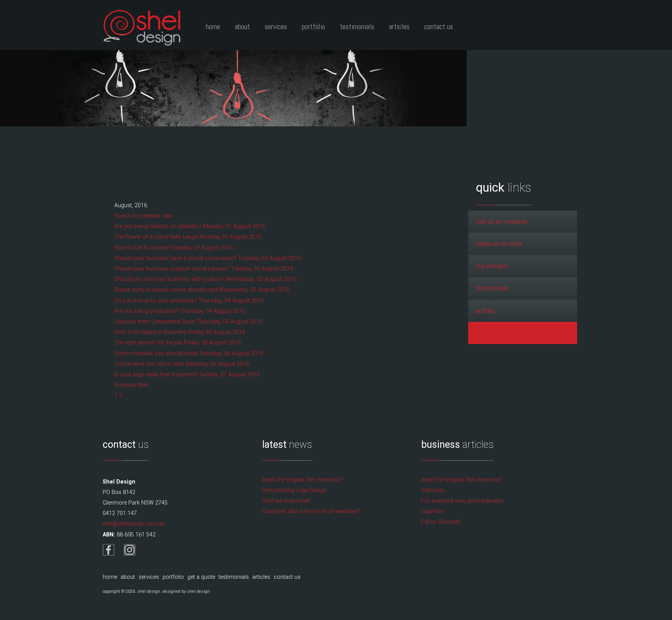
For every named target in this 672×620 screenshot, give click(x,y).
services (148, 577)
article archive (494, 332)
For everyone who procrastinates (462, 501)
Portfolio (313, 26)
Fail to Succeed (440, 522)
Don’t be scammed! (286, 501)
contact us (287, 577)
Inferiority (432, 490)
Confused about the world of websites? (311, 511)
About (242, 26)
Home (213, 26)
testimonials (492, 288)
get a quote (201, 577)
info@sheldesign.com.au (133, 523)
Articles (399, 26)
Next (143, 385)
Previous (126, 385)
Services (276, 26)
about (128, 577)
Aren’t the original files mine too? (302, 480)
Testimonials (357, 26)
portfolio (173, 577)
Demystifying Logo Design (294, 490)
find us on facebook (501, 221)
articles (485, 310)
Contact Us (438, 26)
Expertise (432, 511)
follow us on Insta (499, 243)
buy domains (492, 266)
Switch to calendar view (143, 216)
